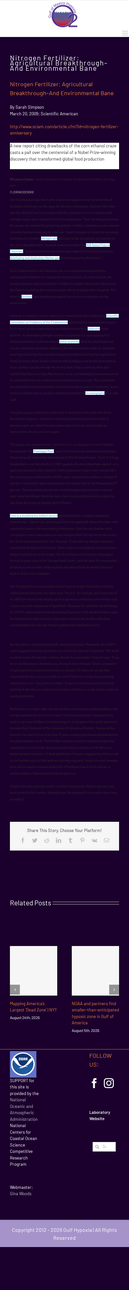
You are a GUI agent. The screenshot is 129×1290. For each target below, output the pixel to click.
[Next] (114, 990)
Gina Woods (20, 1193)
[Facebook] (94, 1083)
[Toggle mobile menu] (125, 33)
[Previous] (15, 990)
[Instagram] (109, 1083)
